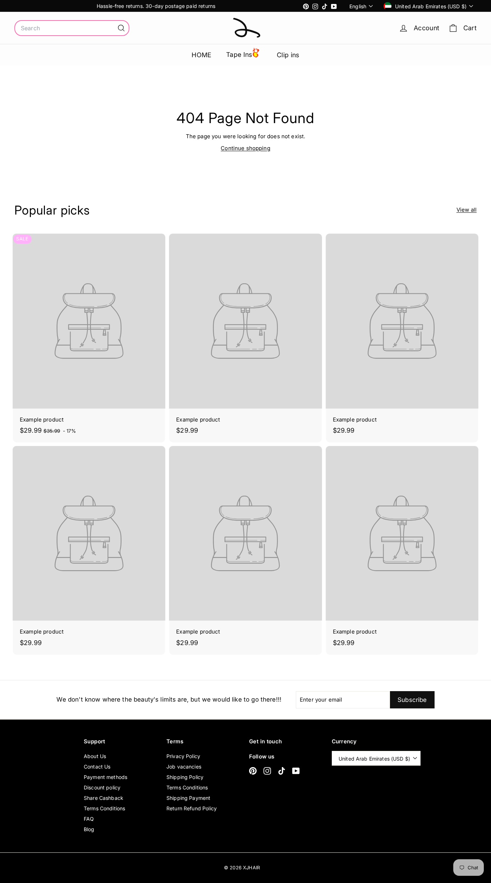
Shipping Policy (184, 777)
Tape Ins (239, 54)
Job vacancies (183, 766)
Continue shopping (245, 148)
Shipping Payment (188, 798)
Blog (89, 829)
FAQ (89, 819)
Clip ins (288, 55)
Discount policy (102, 787)
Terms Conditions (104, 808)
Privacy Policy (183, 756)
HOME (202, 55)
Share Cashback (103, 798)
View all (466, 209)
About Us (95, 756)
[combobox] (71, 28)
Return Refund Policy (191, 808)
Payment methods (105, 777)
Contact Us (97, 766)
